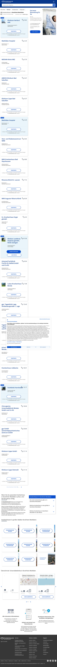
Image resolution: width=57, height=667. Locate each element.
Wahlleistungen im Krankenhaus (21, 648)
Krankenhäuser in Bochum (28, 559)
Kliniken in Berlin (32, 640)
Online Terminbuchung (8, 14)
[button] (25, 14)
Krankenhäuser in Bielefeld (10, 559)
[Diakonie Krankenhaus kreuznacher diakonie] (28, 581)
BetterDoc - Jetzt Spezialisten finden (20, 644)
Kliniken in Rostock (32, 657)
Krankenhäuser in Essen (28, 531)
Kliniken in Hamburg (33, 645)
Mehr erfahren (35, 31)
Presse (6, 660)
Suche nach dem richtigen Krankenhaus (20, 646)
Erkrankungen (45, 643)
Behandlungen (46, 645)
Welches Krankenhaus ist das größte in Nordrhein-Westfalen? (40, 506)
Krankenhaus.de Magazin (48, 640)
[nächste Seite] (21, 487)
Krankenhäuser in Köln (10, 531)
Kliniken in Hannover (33, 656)
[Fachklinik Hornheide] (3, 388)
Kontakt (2, 660)
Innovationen (45, 652)
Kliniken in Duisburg (33, 647)
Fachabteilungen (46, 647)
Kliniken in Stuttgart (33, 649)
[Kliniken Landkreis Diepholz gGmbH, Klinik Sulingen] (3, 240)
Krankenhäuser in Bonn (28, 545)
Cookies (15, 660)
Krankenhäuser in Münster (46, 545)
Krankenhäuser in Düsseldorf (46, 531)
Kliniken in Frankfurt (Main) (34, 643)
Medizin (44, 650)
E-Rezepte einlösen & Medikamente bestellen (19, 641)
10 (17, 487)
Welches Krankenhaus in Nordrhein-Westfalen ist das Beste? (39, 511)
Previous (1, 586)
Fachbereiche (15, 9)
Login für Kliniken (4, 641)
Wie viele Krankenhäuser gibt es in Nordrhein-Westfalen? (38, 500)
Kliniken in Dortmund (33, 650)
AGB (19, 660)
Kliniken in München (33, 642)
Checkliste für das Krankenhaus (21, 650)
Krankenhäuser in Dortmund (10, 545)
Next (55, 586)
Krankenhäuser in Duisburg (43, 558)
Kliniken (8, 9)
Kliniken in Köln (32, 652)
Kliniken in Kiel (32, 654)
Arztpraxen (22, 9)
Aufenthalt (45, 642)
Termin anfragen (13, 251)
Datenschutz (24, 660)
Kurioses (44, 649)
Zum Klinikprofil (28, 596)
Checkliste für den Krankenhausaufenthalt (19, 654)
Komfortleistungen (18, 652)
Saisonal (44, 654)
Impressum (11, 660)
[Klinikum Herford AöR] (3, 21)
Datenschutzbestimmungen (45, 318)
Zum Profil (13, 31)
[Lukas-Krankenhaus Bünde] (3, 285)
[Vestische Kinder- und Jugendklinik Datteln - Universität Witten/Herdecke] (46, 581)
